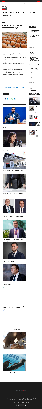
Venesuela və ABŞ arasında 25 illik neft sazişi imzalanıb (34, 51)
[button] (38, 1)
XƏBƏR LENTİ (11, 12)
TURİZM (34, 12)
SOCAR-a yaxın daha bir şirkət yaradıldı (11, 329)
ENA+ (11, 15)
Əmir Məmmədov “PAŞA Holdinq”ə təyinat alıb (13, 239)
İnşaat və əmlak (33, 90)
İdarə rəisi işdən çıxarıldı (34, 64)
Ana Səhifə (4, 19)
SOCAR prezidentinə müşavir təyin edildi (12, 148)
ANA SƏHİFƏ (5, 12)
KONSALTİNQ (5, 15)
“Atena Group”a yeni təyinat (9, 261)
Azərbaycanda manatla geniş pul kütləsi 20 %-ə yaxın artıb (34, 69)
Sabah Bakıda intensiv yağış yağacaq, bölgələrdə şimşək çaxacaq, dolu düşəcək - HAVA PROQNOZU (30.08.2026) (34, 58)
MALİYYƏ (17, 12)
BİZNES (23, 12)
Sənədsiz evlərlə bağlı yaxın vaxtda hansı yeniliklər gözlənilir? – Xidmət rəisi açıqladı (34, 97)
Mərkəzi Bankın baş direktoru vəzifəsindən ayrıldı (33, 86)
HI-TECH (28, 12)
